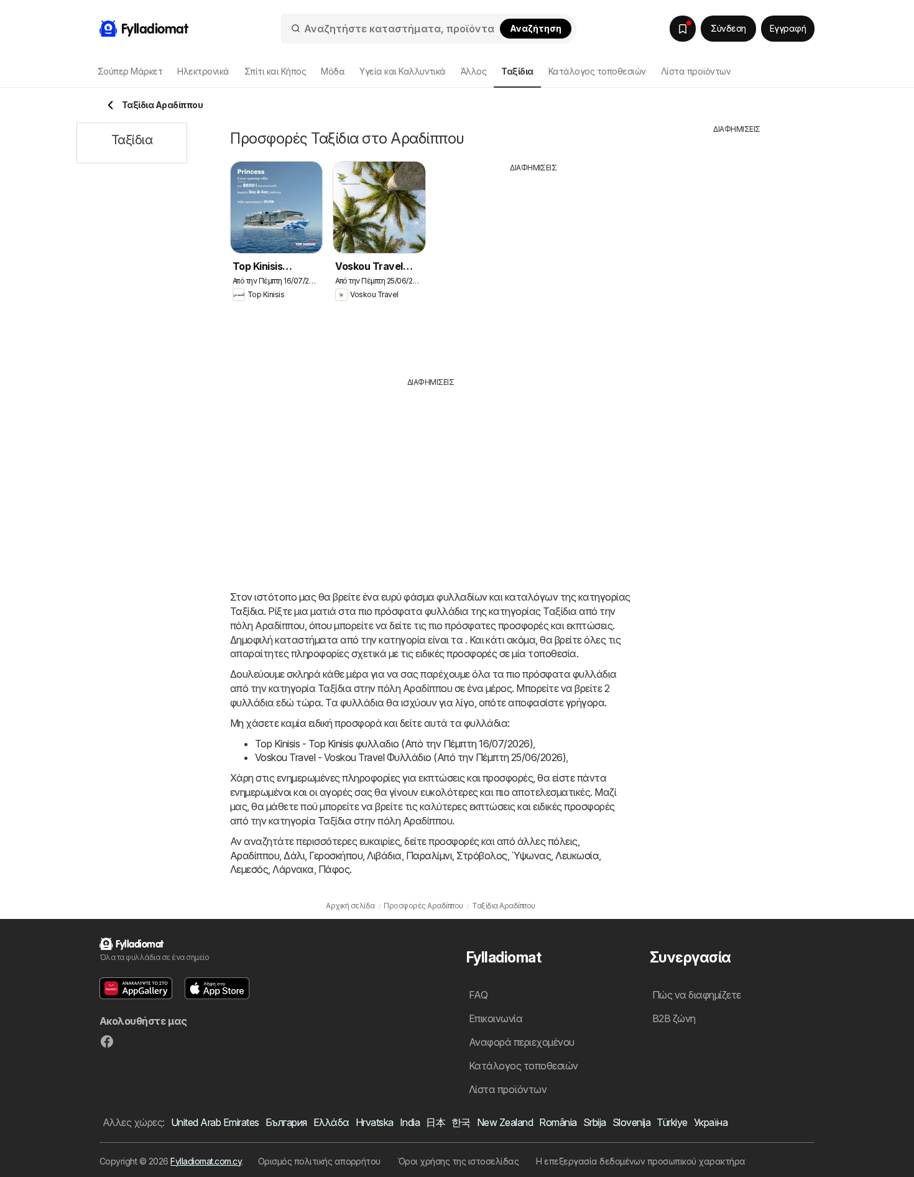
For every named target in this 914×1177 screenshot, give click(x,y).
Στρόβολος (481, 855)
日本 (435, 1122)
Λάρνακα (292, 869)
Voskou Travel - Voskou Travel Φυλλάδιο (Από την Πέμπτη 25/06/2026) (410, 757)
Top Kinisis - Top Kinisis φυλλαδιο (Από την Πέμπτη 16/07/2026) (394, 743)
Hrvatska (375, 1122)
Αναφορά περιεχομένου (522, 1042)
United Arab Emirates (215, 1122)
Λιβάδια (384, 855)
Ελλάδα (331, 1122)
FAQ (478, 995)
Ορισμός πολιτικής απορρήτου (319, 1161)
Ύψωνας (532, 855)
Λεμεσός (249, 869)
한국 (461, 1122)
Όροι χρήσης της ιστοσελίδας (458, 1161)
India (410, 1122)
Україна (710, 1122)
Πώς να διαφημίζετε (696, 995)
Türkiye (672, 1122)
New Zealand (505, 1122)
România (557, 1122)
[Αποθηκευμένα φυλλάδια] (683, 29)
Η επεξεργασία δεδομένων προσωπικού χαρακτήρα (641, 1161)
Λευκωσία (577, 855)
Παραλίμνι (429, 855)
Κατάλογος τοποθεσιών (597, 71)
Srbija (594, 1122)
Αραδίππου (254, 855)
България (286, 1122)
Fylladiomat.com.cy (205, 1161)
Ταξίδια (247, 611)
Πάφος (333, 869)
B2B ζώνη (674, 1018)
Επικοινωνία (495, 1018)
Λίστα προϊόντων (696, 71)
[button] (135, 988)
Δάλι (294, 855)
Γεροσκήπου (335, 855)
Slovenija (631, 1122)
